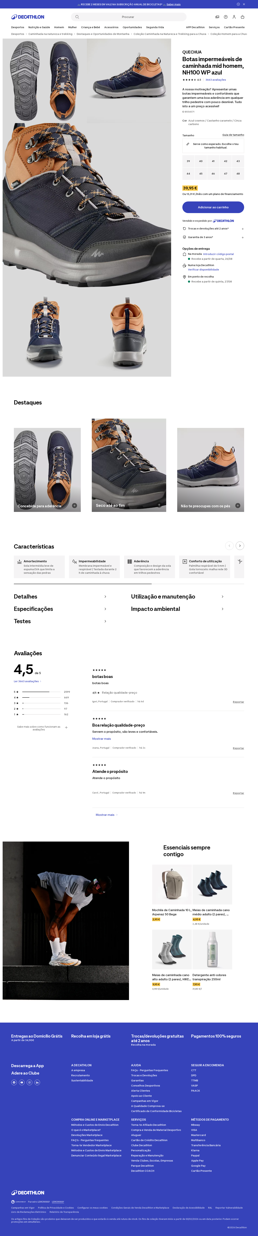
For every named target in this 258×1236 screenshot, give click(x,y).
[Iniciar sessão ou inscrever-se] (234, 17)
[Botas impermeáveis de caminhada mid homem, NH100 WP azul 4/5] (45, 334)
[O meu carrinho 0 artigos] (242, 17)
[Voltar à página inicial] (27, 16)
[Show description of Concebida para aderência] (74, 505)
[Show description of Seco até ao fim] (159, 505)
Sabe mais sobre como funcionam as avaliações (38, 728)
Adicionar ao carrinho (213, 207)
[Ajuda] (225, 17)
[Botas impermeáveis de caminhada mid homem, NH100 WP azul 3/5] (87, 207)
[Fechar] (244, 4)
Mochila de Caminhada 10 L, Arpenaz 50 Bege (172, 912)
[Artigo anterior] (229, 545)
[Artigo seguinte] (240, 545)
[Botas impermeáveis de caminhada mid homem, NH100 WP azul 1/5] (129, 81)
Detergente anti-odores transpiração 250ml (210, 977)
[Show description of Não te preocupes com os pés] (237, 505)
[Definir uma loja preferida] (217, 17)
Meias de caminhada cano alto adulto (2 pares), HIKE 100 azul (171, 977)
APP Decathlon (195, 27)
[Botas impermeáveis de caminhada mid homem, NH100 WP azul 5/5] (129, 334)
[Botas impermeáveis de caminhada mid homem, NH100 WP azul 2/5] (45, 81)
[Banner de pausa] (238, 4)
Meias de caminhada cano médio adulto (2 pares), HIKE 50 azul (211, 912)
